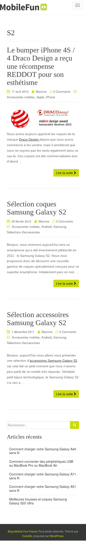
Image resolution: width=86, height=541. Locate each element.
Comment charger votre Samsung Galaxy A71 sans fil (42, 476)
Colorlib (27, 536)
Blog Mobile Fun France (23, 531)
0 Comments (61, 91)
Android (47, 226)
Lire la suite (65, 173)
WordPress (57, 536)
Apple (40, 97)
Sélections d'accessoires (23, 232)
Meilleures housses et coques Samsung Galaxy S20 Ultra (38, 501)
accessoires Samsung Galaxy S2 (53, 360)
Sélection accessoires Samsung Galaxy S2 (38, 318)
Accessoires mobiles (21, 97)
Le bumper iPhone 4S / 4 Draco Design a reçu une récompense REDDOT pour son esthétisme (41, 66)
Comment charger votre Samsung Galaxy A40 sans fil (42, 451)
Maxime (41, 91)
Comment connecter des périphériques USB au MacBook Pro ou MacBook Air (41, 463)
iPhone (50, 97)
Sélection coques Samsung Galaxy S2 (36, 208)
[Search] (74, 425)
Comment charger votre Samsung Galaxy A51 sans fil (42, 488)
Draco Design (29, 139)
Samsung (59, 226)
